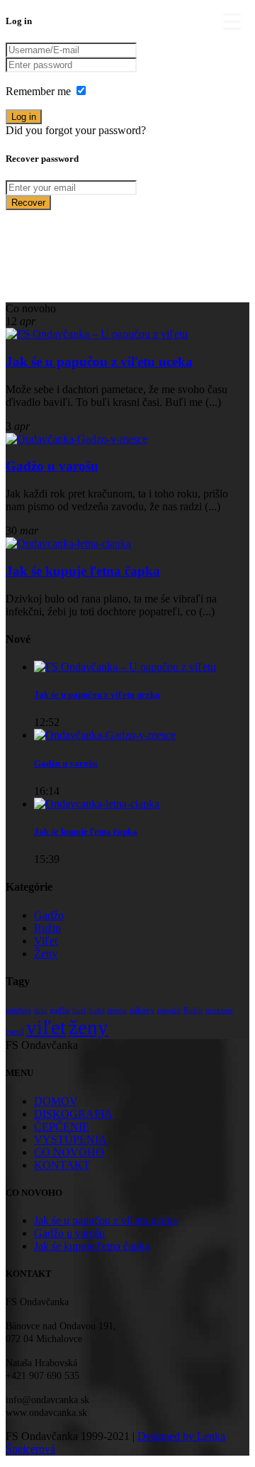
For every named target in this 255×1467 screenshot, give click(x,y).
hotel (97, 1010)
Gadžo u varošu (52, 465)
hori (79, 1010)
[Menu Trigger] (231, 21)
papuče (169, 1010)
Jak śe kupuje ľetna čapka (83, 571)
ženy (88, 1027)
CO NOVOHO (69, 1152)
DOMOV (56, 1101)
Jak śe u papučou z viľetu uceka (99, 361)
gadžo (59, 1010)
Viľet (45, 941)
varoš (14, 1031)
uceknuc (219, 1010)
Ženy (45, 953)
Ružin (47, 928)
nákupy (142, 1010)
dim (40, 1010)
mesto (117, 1010)
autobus (18, 1010)
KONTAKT (62, 1165)
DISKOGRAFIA (73, 1114)
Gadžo (49, 915)
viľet (46, 1027)
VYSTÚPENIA (70, 1139)
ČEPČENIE (61, 1127)
